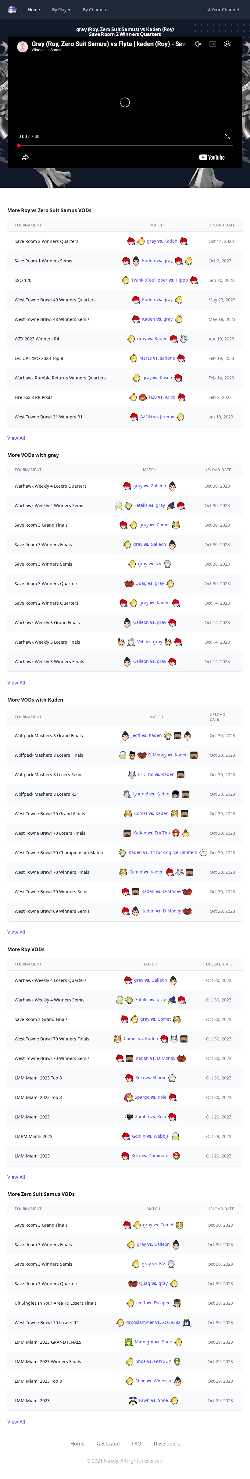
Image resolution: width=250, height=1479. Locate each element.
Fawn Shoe (153, 1400)
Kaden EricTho (151, 833)
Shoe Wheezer (153, 1381)
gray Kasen (157, 377)
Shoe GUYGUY (153, 1361)
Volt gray (149, 642)
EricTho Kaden (156, 774)
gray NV (149, 564)
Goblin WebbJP (150, 1136)
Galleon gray (149, 622)
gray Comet (154, 525)
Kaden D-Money (161, 891)
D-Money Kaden (168, 755)
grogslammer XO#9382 (153, 1322)
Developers (167, 1443)
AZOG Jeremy (157, 416)
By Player (61, 9)
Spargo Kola (151, 1097)
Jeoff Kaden (146, 735)
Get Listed (108, 1443)
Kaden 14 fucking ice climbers (162, 852)
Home (34, 9)
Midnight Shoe (153, 1342)
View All (16, 438)
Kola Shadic (150, 1077)
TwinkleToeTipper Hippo (159, 280)
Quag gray (149, 583)
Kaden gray (157, 260)
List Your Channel (221, 9)
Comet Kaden (151, 813)
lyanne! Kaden (151, 794)
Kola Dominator (150, 1155)
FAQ (136, 1443)
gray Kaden (162, 241)
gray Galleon (149, 486)
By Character (96, 9)
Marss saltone (157, 358)
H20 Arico (162, 397)
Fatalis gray (149, 505)
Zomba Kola (150, 1116)
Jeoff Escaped (153, 1303)
